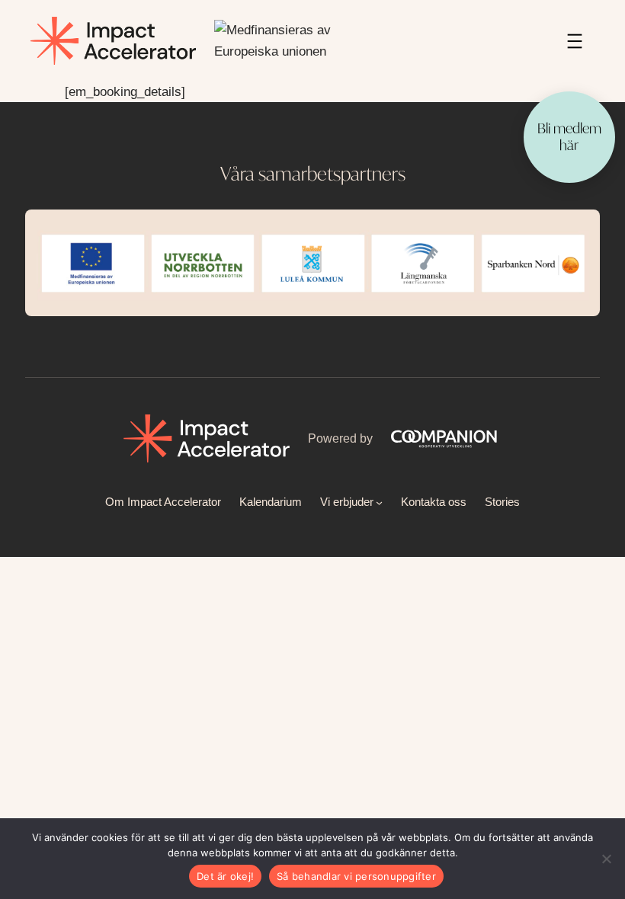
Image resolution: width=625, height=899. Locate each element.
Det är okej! (225, 876)
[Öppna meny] (575, 41)
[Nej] (606, 858)
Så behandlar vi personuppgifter (356, 876)
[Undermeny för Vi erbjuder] (379, 501)
